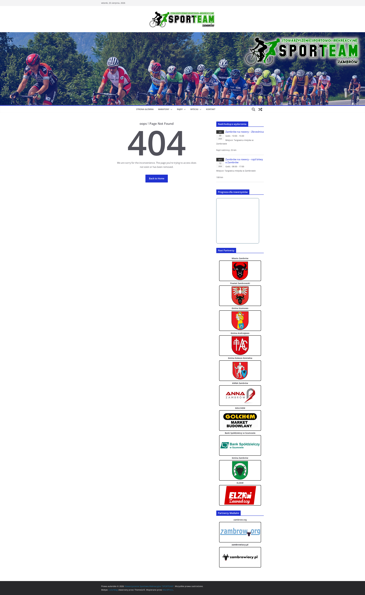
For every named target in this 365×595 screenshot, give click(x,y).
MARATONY (163, 109)
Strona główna (145, 109)
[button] (170, 109)
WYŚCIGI (194, 109)
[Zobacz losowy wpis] (260, 109)
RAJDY (180, 109)
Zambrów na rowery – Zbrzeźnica (244, 131)
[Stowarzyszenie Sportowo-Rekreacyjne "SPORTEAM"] (182, 34)
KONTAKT (210, 109)
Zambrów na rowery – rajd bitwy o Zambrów (244, 161)
